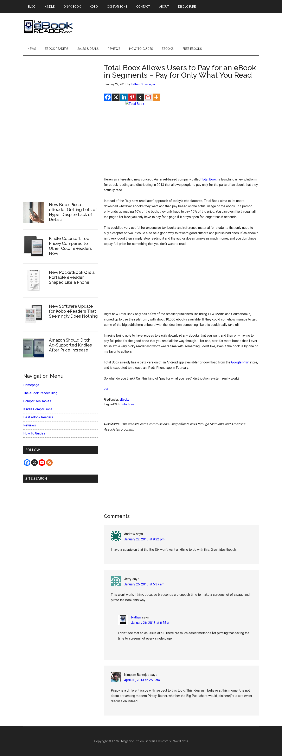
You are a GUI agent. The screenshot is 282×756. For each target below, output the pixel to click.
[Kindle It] (140, 97)
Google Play (240, 362)
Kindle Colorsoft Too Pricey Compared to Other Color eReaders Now (70, 246)
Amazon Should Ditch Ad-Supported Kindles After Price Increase (70, 345)
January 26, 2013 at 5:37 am (144, 584)
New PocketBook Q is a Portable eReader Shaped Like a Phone (72, 277)
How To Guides (34, 433)
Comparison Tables (37, 401)
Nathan (136, 617)
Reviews (29, 425)
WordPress (180, 741)
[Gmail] (148, 97)
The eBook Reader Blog (40, 393)
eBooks (124, 399)
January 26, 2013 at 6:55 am (151, 623)
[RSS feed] (49, 462)
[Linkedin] (124, 97)
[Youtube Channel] (42, 462)
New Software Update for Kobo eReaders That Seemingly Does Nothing (73, 311)
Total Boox (209, 179)
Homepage (31, 385)
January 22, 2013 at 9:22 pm (144, 539)
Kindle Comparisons (37, 409)
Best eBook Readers (38, 417)
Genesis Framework (158, 741)
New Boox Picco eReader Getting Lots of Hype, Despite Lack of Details (73, 212)
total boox (127, 404)
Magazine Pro (130, 741)
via (106, 389)
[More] (156, 97)
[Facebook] (107, 97)
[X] (116, 97)
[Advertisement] (181, 281)
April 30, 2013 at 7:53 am (142, 680)
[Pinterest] (132, 97)
